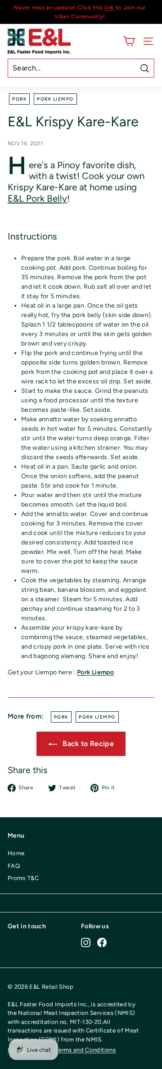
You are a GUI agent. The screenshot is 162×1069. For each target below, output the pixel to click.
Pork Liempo (55, 99)
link (110, 7)
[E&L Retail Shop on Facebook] (102, 942)
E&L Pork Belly (37, 198)
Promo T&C (23, 878)
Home (16, 853)
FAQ (14, 865)
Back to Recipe (87, 743)
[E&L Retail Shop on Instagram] (85, 942)
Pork (19, 99)
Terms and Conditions (86, 1049)
